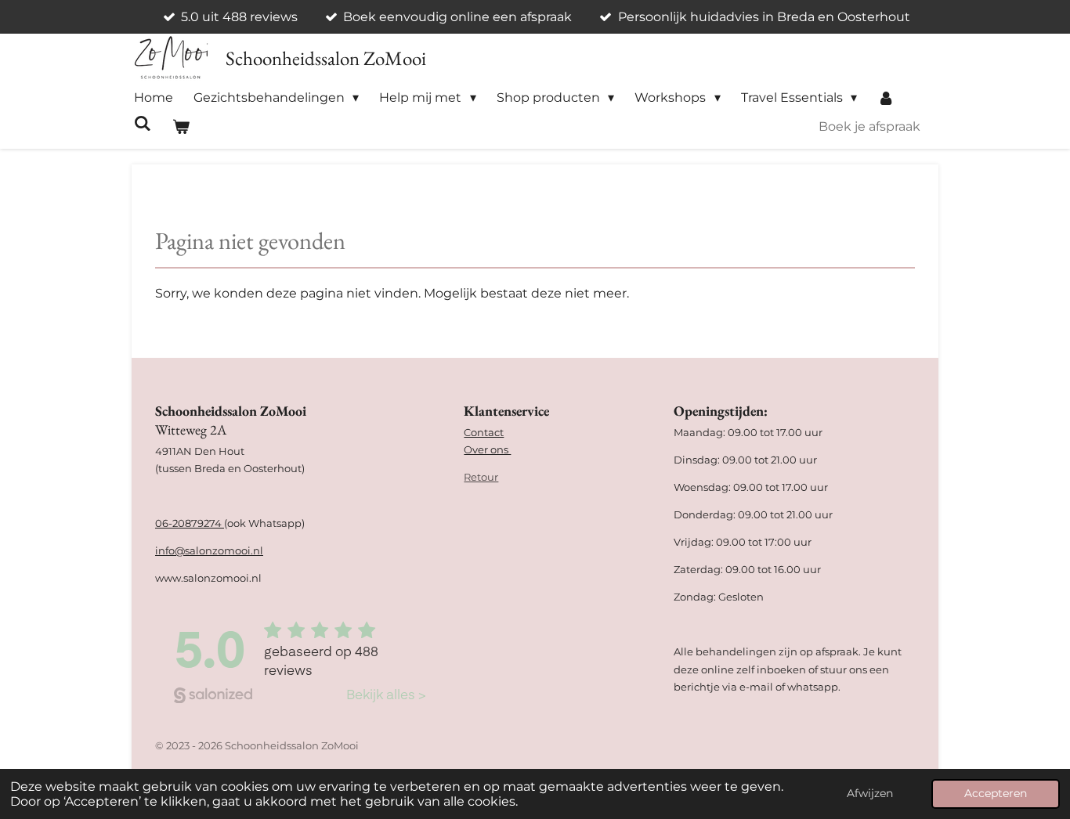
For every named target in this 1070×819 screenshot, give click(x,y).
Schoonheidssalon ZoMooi (326, 57)
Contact (484, 432)
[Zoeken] (142, 123)
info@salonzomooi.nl (209, 550)
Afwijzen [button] (870, 793)
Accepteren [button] (995, 793)
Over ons (487, 449)
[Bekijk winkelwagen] (180, 126)
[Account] (886, 97)
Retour (481, 477)
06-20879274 (189, 523)
